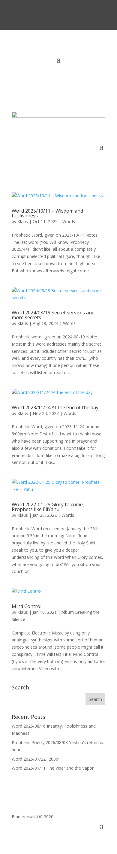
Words (68, 221)
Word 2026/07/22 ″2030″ (36, 759)
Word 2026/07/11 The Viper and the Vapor (53, 768)
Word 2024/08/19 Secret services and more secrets (53, 315)
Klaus (22, 221)
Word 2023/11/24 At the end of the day (55, 407)
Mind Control (26, 606)
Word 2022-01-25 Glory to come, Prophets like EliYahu (48, 507)
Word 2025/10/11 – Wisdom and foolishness (47, 213)
